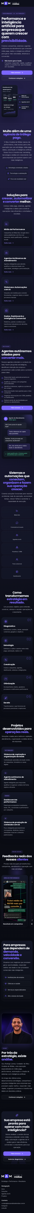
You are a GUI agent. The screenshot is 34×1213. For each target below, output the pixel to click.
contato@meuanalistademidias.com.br (13, 1203)
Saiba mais (7, 243)
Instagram (4, 1206)
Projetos (4, 1196)
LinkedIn (4, 1208)
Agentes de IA (6, 1193)
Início (3, 1189)
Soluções (4, 1191)
